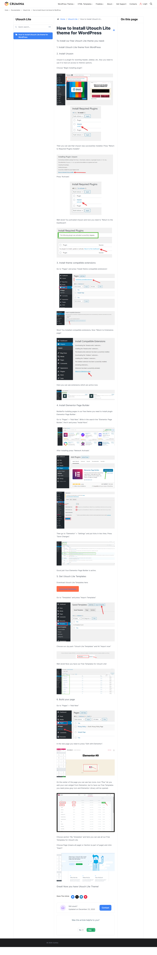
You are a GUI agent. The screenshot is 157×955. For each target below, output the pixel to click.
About (109, 4)
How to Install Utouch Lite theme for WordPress (33, 35)
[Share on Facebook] (72, 897)
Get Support (121, 4)
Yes (90, 930)
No (81, 930)
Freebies (99, 4)
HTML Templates (84, 4)
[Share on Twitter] (77, 897)
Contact (105, 908)
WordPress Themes (65, 4)
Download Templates (67, 589)
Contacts (133, 4)
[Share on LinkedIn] (81, 897)
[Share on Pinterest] (85, 897)
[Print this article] (114, 30)
